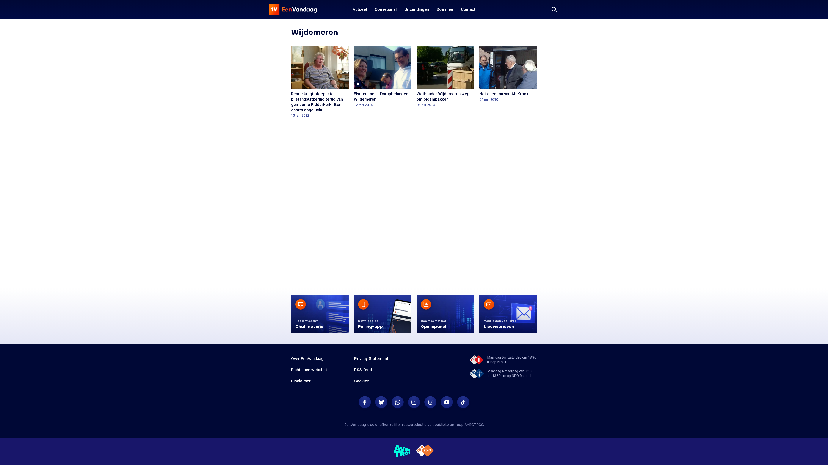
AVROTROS (473, 424)
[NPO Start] (425, 451)
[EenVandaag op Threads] (430, 402)
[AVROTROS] (402, 451)
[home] (293, 9)
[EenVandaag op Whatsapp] (398, 402)
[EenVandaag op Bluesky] (381, 402)
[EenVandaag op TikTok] (463, 402)
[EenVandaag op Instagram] (414, 402)
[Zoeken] (554, 9)
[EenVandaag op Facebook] (365, 402)
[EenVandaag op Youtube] (447, 402)
